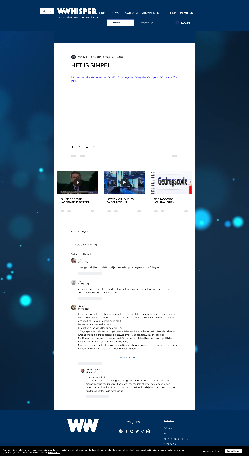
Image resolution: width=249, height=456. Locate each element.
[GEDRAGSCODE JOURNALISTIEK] (171, 182)
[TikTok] (143, 431)
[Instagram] (132, 431)
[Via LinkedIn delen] (86, 147)
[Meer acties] (176, 260)
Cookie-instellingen (212, 451)
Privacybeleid (54, 452)
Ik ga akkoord (233, 451)
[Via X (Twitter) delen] (79, 147)
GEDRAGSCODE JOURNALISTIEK (164, 201)
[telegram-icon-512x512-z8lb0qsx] (121, 431)
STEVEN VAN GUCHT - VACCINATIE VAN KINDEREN (120, 201)
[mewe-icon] (148, 431)
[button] (188, 32)
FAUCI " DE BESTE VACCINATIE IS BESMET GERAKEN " (75, 201)
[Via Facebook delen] (72, 147)
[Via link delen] (93, 147)
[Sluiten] (245, 451)
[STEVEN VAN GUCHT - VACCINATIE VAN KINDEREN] (124, 182)
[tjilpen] (137, 431)
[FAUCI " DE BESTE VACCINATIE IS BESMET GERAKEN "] (77, 182)
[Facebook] (126, 431)
